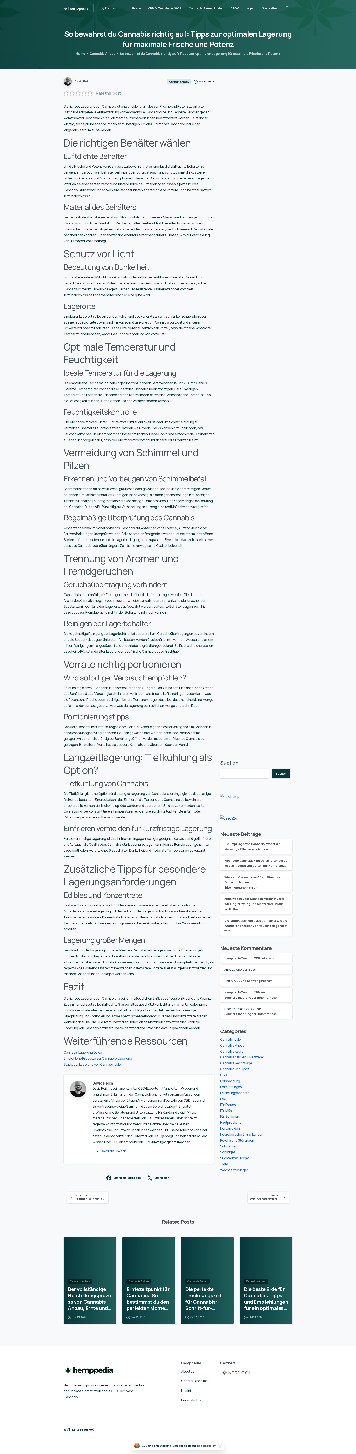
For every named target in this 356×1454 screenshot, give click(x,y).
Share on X (161, 1178)
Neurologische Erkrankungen (241, 1134)
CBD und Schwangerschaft (253, 981)
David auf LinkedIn (114, 1151)
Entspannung (230, 1081)
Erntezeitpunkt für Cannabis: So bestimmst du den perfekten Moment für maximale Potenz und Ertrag (148, 1298)
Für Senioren (229, 1116)
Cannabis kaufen (232, 1051)
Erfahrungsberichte (234, 1092)
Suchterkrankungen (235, 1158)
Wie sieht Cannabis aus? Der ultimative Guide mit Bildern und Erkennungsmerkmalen (252, 882)
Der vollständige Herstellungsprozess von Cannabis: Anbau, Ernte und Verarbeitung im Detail (89, 1298)
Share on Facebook (127, 1178)
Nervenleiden (230, 1128)
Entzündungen (231, 1087)
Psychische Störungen (237, 1140)
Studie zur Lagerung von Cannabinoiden (93, 1064)
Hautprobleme (231, 1122)
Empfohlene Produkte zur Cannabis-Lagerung (98, 1058)
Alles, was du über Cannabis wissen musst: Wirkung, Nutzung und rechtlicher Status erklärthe (254, 904)
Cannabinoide (230, 1039)
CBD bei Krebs (264, 958)
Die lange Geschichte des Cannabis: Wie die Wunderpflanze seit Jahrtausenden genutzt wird (256, 926)
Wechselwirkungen (234, 1170)
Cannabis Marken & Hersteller (242, 1057)
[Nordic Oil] (236, 1372)
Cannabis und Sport (234, 1069)
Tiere (224, 1164)
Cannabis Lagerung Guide (83, 1052)
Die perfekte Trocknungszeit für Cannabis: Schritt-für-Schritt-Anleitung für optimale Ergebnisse (205, 1298)
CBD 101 (226, 1075)
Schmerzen (228, 1146)
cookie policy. (207, 1446)
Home (80, 53)
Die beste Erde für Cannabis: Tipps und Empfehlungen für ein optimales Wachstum (266, 1298)
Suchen (229, 762)
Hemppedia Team (236, 958)
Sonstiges (228, 1152)
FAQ (223, 1098)
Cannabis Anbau (103, 53)
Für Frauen (228, 1104)
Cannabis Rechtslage (236, 1063)
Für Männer (228, 1110)
